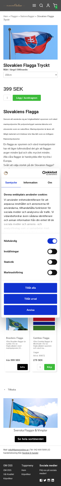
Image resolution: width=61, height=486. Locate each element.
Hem (5, 16)
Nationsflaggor (27, 16)
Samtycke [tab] (11, 182)
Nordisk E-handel (30, 453)
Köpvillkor (8, 478)
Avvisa (30, 309)
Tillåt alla (30, 287)
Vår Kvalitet (8, 474)
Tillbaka (11, 389)
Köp (49, 367)
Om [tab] (50, 182)
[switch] (52, 251)
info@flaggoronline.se (18, 450)
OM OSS (7, 470)
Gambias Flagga (41, 338)
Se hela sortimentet (30, 439)
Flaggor (14, 16)
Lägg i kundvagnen (26, 98)
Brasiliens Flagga (14, 338)
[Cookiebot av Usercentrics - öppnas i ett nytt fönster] (43, 173)
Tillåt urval (30, 298)
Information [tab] (30, 182)
